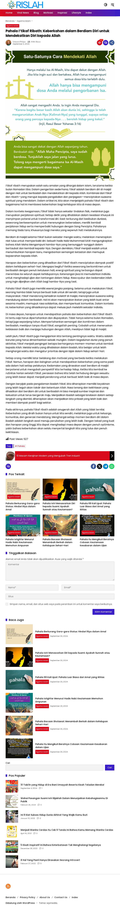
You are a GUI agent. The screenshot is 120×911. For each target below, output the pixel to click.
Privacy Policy (27, 897)
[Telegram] (105, 466)
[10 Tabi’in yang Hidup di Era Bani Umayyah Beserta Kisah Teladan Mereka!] (12, 786)
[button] (106, 5)
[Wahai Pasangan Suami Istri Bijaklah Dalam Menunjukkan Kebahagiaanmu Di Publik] (12, 801)
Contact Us (60, 897)
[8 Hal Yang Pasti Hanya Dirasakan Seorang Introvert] (12, 861)
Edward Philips (19, 42)
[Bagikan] (111, 42)
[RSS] (8, 886)
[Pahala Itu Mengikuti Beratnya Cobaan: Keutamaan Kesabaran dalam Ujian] (97, 525)
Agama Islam (12, 25)
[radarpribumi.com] (25, 4)
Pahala (21, 446)
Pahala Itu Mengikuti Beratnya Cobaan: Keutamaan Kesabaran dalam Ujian (97, 542)
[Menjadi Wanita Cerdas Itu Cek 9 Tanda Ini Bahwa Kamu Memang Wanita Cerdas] (12, 831)
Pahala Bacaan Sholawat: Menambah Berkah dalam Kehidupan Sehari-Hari (57, 542)
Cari (8, 763)
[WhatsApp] (111, 466)
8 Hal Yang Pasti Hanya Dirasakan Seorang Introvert (50, 860)
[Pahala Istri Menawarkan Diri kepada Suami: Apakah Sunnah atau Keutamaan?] (60, 489)
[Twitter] (99, 466)
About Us (45, 897)
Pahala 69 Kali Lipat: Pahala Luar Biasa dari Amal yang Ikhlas (95, 506)
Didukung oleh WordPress (20, 903)
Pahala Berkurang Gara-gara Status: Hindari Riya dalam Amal (23, 506)
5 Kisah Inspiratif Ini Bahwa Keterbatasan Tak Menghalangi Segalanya (61, 845)
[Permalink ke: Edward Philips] (9, 42)
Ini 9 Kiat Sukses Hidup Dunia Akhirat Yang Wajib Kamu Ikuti (54, 814)
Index (75, 897)
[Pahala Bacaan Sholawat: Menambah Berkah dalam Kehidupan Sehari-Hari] (60, 525)
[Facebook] (93, 466)
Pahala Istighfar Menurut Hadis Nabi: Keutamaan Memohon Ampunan (20, 542)
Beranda (10, 897)
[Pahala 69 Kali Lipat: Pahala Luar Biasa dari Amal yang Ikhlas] (97, 489)
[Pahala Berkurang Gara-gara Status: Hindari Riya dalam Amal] (23, 489)
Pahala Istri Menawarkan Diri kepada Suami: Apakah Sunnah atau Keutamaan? (59, 506)
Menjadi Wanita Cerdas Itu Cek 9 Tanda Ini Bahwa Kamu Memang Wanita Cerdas (67, 830)
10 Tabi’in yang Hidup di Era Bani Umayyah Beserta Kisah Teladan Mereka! (62, 784)
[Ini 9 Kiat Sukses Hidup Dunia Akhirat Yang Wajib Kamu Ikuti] (12, 816)
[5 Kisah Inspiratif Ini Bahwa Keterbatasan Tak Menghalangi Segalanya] (12, 846)
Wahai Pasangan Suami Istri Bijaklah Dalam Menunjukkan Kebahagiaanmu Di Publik (64, 800)
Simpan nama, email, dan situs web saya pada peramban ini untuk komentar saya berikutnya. (61, 604)
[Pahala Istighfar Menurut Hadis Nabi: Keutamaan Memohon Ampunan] (23, 525)
